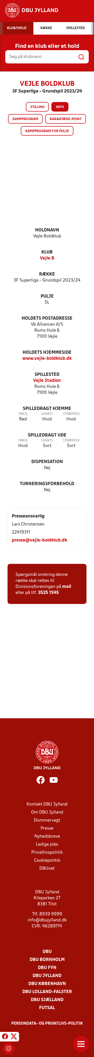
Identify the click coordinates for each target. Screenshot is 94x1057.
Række (47, 274)
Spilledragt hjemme (47, 409)
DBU (47, 952)
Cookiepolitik (47, 860)
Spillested (47, 375)
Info (60, 107)
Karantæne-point (65, 119)
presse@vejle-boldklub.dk (39, 540)
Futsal (47, 1008)
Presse (47, 828)
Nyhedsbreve (47, 836)
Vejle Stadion (47, 381)
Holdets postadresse (47, 318)
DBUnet (47, 868)
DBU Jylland (47, 976)
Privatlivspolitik (47, 852)
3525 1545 (48, 593)
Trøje (23, 414)
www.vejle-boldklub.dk (47, 359)
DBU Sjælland (47, 1000)
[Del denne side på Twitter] (14, 1037)
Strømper (71, 414)
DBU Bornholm (47, 960)
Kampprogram (25, 119)
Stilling (37, 107)
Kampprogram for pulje (47, 131)
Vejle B (47, 258)
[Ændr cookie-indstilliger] (9, 1048)
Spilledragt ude (47, 435)
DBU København (47, 984)
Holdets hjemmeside (47, 352)
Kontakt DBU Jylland (47, 804)
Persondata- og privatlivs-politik (47, 1023)
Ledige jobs (47, 844)
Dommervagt (47, 820)
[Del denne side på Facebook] (5, 1037)
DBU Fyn (47, 968)
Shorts (47, 414)
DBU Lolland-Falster (47, 992)
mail (66, 587)
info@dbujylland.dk (47, 920)
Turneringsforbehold (47, 484)
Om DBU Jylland (47, 812)
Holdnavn (47, 230)
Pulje (47, 296)
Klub (47, 252)
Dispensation (47, 462)
